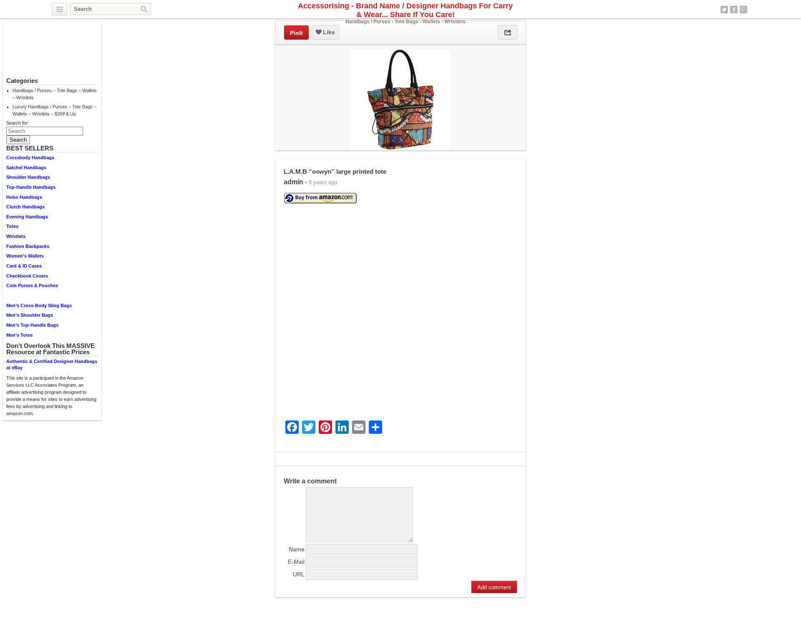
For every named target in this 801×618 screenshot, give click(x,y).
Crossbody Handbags (30, 157)
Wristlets (15, 236)
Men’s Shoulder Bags (29, 315)
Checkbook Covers (27, 275)
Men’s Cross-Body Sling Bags (39, 305)
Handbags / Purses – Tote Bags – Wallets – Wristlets (55, 94)
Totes (12, 226)
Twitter (724, 9)
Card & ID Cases (24, 265)
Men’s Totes (19, 335)
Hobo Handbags (24, 197)
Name (297, 549)
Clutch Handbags (25, 206)
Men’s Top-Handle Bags (32, 325)
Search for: (17, 122)
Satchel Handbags (26, 167)
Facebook (734, 9)
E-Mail (296, 561)
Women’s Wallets (25, 255)
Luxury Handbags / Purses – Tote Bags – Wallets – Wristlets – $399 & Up (54, 110)
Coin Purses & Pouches (32, 285)
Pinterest (743, 9)
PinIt (296, 33)
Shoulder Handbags (28, 177)
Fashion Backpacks (27, 246)
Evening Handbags (27, 216)
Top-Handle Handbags (30, 187)
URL (299, 574)
